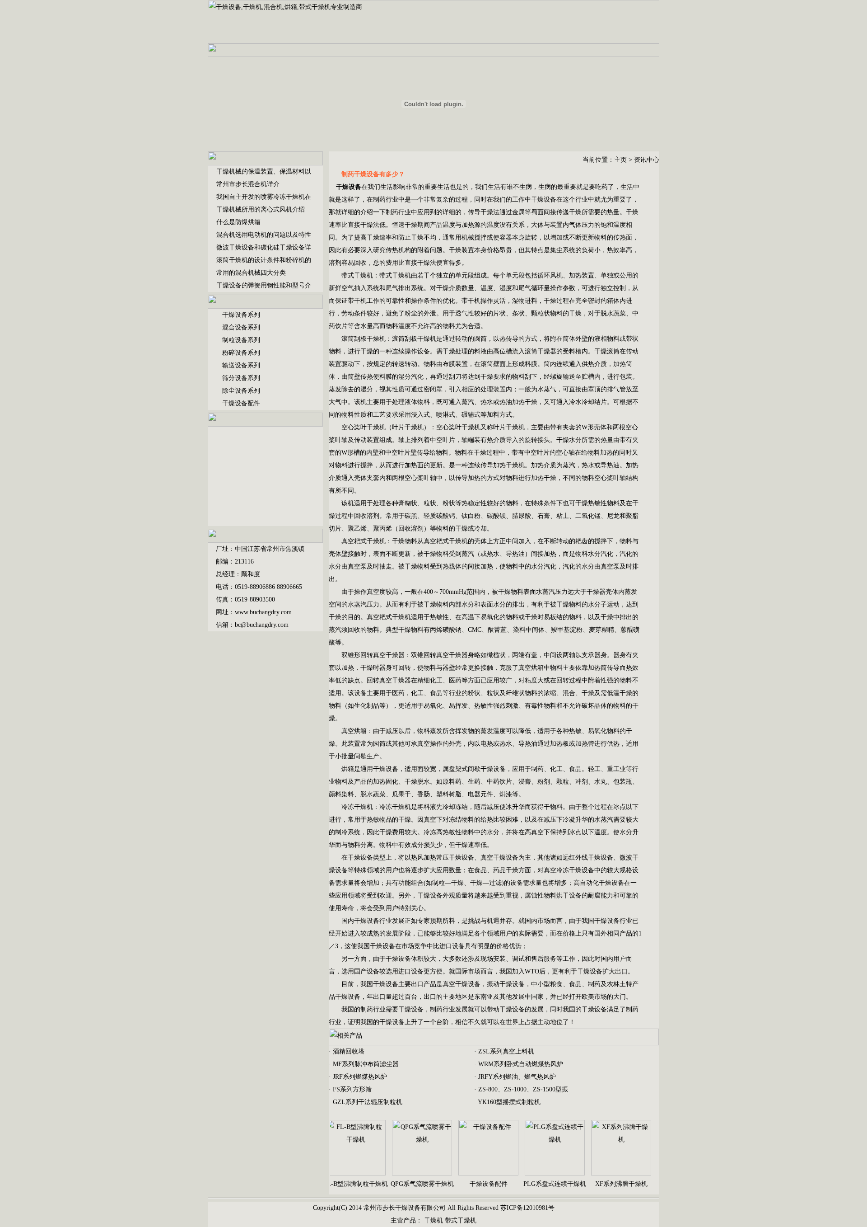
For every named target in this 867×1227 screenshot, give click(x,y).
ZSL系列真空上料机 (506, 1051)
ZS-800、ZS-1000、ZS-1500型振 (523, 1089)
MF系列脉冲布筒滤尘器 (366, 1064)
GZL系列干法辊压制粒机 (367, 1102)
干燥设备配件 (241, 403)
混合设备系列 (241, 327)
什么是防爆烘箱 (238, 222)
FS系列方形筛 (352, 1089)
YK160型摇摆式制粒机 (509, 1102)
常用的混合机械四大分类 (251, 272)
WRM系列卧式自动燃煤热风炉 (520, 1064)
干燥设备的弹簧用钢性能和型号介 (263, 285)
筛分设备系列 (241, 378)
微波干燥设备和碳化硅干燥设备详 (263, 247)
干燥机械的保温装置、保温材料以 (263, 171)
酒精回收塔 (348, 1051)
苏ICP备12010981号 (527, 1207)
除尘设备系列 (241, 390)
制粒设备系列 (241, 340)
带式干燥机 (460, 1220)
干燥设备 (543, 199)
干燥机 (433, 1220)
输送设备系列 (241, 365)
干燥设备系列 (241, 314)
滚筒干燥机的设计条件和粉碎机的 (263, 260)
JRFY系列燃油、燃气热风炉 (517, 1076)
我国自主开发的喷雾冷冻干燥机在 (263, 196)
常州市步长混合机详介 (248, 184)
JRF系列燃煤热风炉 (360, 1076)
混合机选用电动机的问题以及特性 (263, 234)
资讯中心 (646, 159)
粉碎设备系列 (241, 352)
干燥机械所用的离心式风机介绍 (260, 209)
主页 (620, 159)
